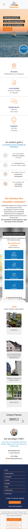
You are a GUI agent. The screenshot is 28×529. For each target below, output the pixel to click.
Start (6, 470)
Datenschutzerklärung (14, 527)
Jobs (6, 487)
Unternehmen (9, 473)
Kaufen (7, 480)
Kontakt (7, 483)
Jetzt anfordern (7, 29)
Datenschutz (9, 490)
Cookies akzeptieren (14, 519)
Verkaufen (8, 477)
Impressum (8, 493)
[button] (2, 421)
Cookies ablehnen (14, 523)
